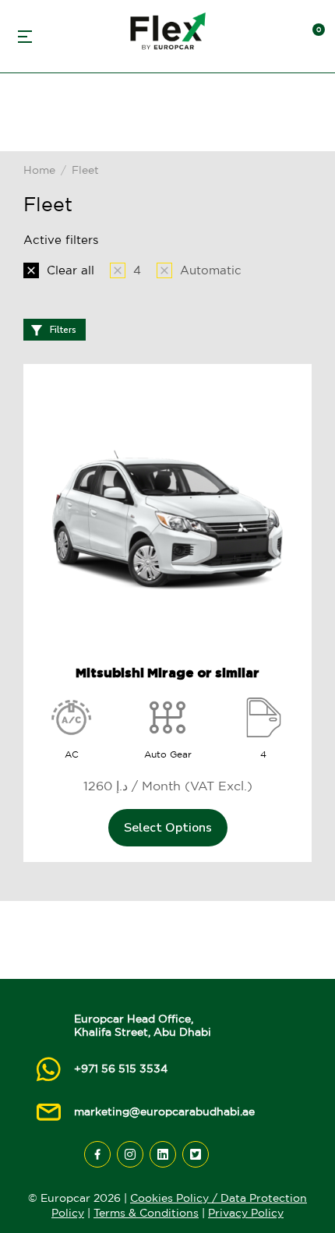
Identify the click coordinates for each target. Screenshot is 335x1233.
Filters (63, 329)
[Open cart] (311, 36)
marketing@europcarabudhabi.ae (164, 1111)
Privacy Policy (246, 1213)
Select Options (168, 827)
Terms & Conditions (146, 1213)
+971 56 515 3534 (121, 1068)
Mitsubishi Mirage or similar (167, 673)
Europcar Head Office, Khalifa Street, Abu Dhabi (142, 1025)
